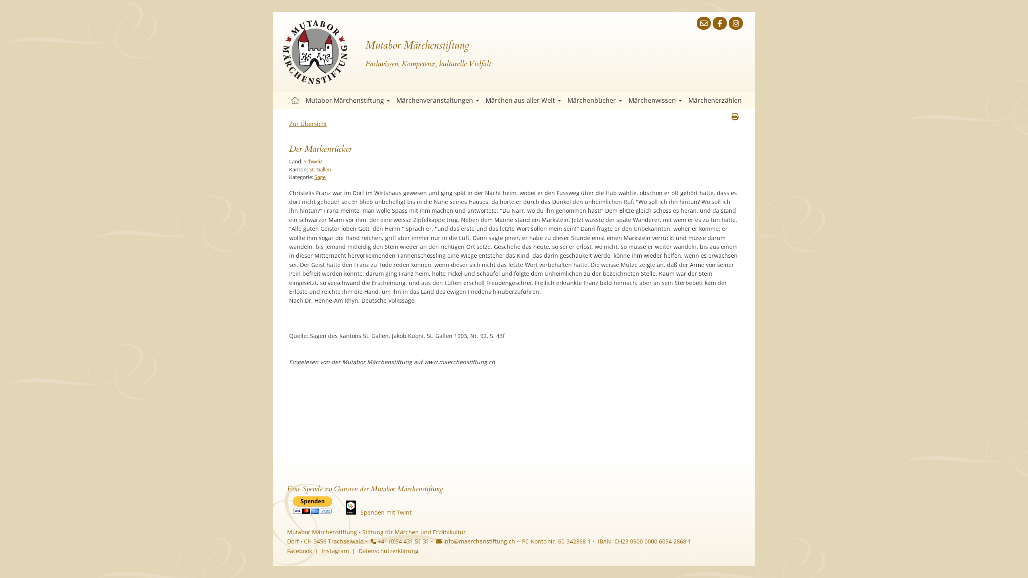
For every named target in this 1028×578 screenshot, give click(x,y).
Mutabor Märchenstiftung (345, 100)
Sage (320, 177)
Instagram (335, 551)
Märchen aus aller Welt (520, 100)
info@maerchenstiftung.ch (478, 541)
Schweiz (313, 161)
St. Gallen (320, 169)
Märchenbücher (591, 100)
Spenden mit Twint (386, 512)
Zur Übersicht (308, 124)
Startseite (295, 100)
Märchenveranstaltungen (434, 100)
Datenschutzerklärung (388, 551)
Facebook (299, 551)
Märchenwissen (652, 100)
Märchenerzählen (715, 100)
